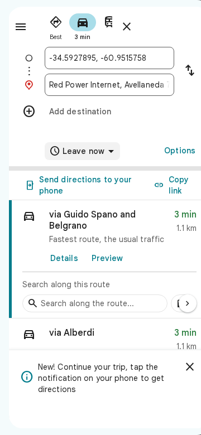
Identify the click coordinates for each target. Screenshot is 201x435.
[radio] (55, 25)
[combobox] (109, 58)
